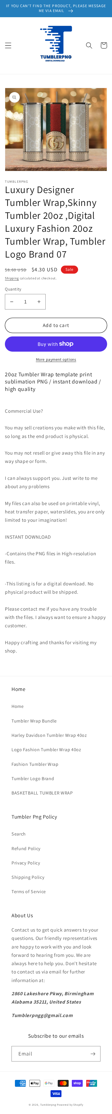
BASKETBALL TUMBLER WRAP (42, 793)
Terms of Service (28, 892)
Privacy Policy (25, 863)
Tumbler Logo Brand (32, 779)
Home (17, 706)
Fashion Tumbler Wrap (35, 764)
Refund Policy (25, 849)
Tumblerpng (48, 1105)
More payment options (56, 359)
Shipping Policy (27, 877)
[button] (8, 45)
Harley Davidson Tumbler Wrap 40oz (49, 735)
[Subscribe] (93, 1054)
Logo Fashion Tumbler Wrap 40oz (46, 750)
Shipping (12, 278)
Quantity (13, 289)
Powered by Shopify (70, 1105)
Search (18, 834)
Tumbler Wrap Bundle (34, 721)
